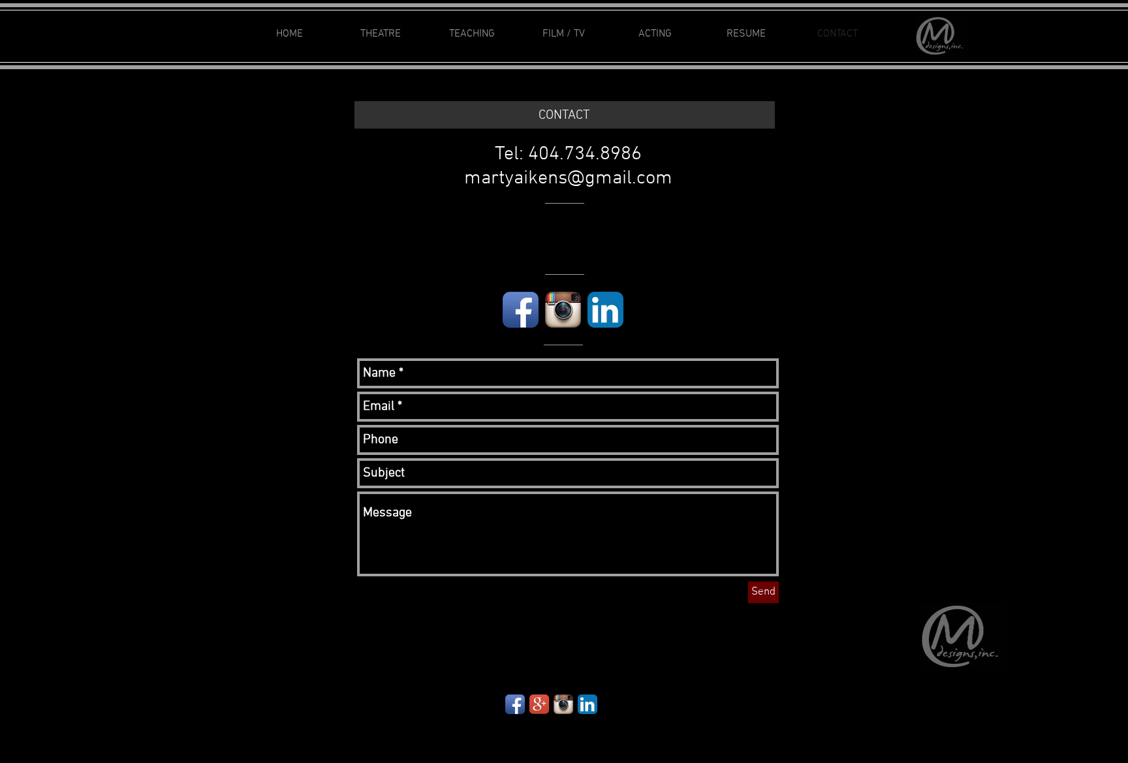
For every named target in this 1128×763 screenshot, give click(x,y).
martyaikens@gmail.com (568, 178)
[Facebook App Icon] (521, 310)
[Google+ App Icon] (539, 704)
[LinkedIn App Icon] (605, 310)
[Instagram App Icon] (563, 310)
